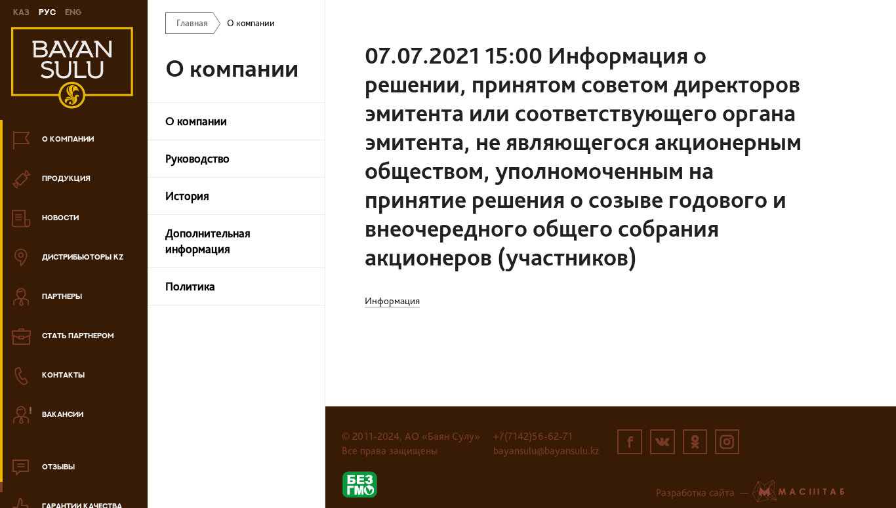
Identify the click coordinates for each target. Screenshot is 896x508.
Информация (392, 301)
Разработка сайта (695, 492)
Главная (192, 23)
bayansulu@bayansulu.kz (546, 450)
